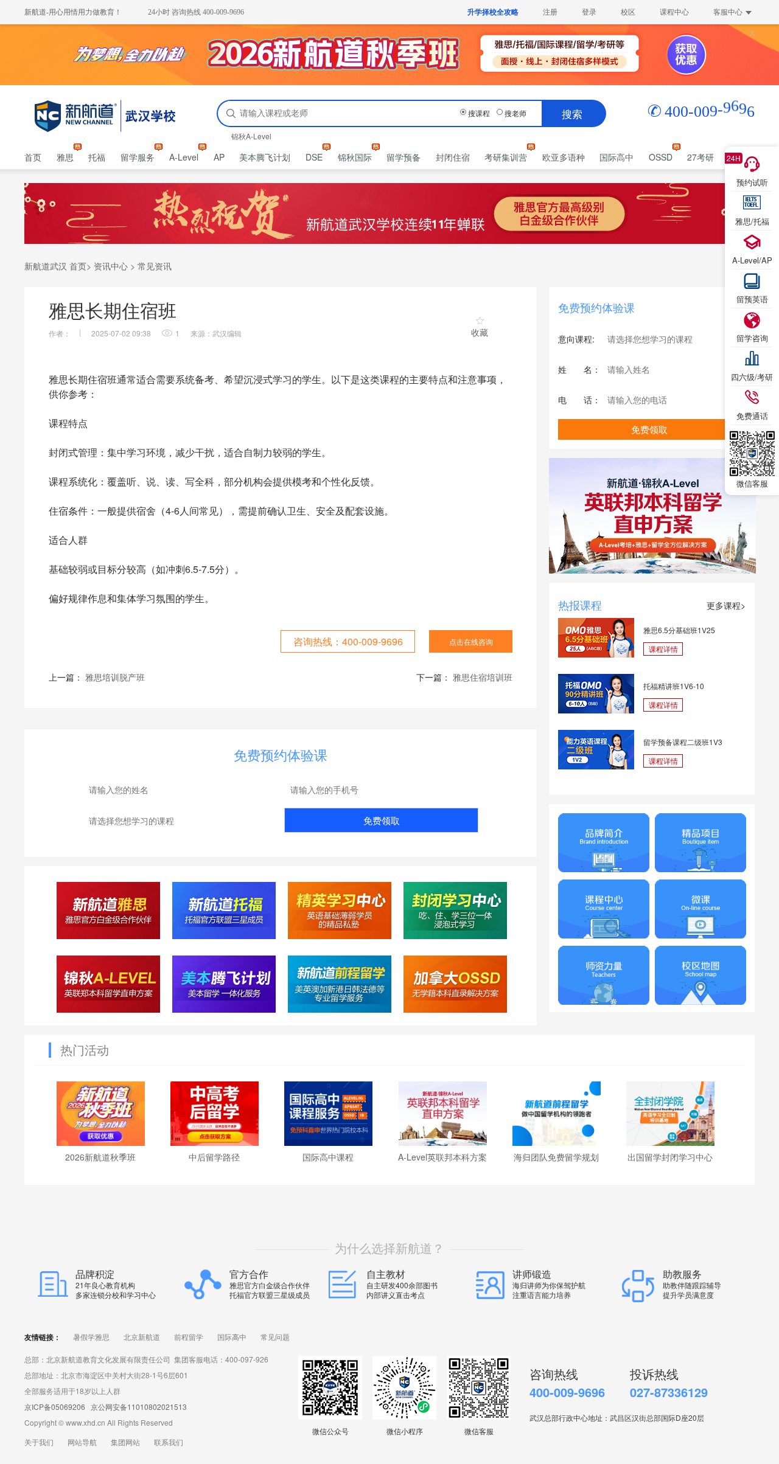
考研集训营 (505, 157)
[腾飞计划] (224, 984)
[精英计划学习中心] (340, 910)
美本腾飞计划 (264, 157)
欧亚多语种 (563, 157)
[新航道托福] (224, 910)
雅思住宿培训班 (482, 677)
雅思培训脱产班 (115, 677)
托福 (96, 157)
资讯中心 (111, 266)
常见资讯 (155, 266)
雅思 (65, 157)
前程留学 (188, 1337)
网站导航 (82, 1442)
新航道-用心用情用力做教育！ (73, 12)
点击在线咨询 (471, 641)
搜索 (572, 113)
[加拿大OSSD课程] (455, 984)
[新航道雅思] (108, 910)
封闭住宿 (453, 157)
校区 (628, 12)
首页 (32, 157)
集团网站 (125, 1442)
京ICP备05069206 (54, 1406)
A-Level (183, 157)
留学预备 (403, 157)
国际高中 (616, 157)
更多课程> (726, 605)
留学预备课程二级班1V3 (682, 742)
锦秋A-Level (251, 136)
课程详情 (663, 649)
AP (219, 157)
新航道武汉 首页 (55, 266)
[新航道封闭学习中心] (455, 910)
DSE (314, 157)
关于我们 (39, 1442)
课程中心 (674, 12)
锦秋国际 (355, 157)
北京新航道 (142, 1337)
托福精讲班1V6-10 (673, 686)
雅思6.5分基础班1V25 (679, 630)
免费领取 (381, 820)
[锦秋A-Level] (108, 984)
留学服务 (138, 157)
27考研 (700, 157)
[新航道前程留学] (340, 984)
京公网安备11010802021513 (139, 1406)
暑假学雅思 (91, 1337)
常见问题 (275, 1337)
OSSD (660, 157)
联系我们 (168, 1442)
